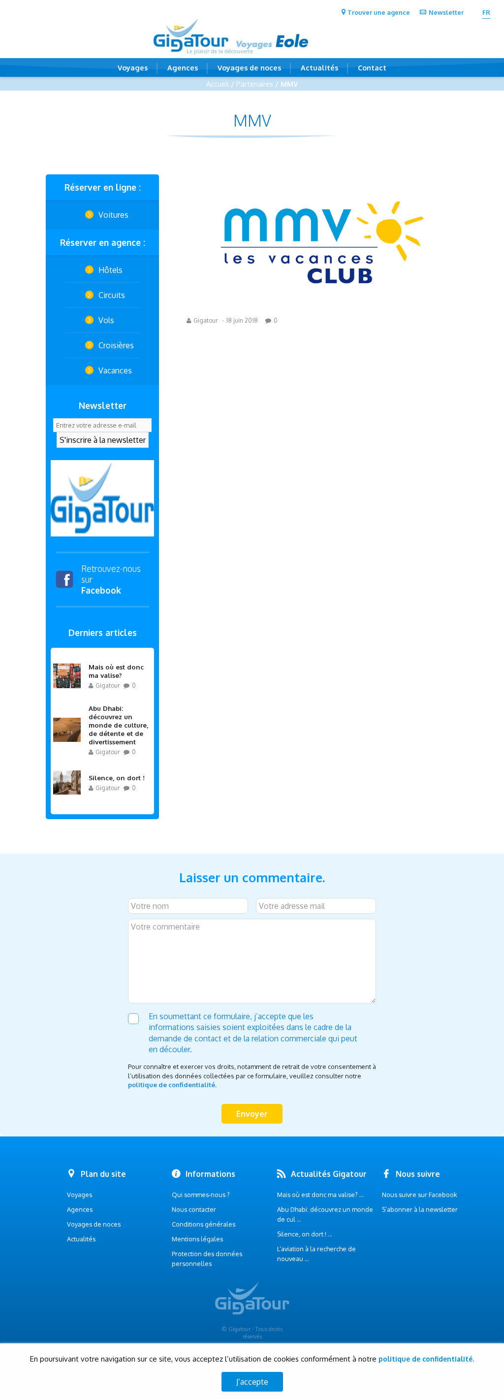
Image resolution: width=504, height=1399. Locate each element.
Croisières (116, 345)
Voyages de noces (249, 67)
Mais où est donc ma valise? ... (320, 1195)
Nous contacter (194, 1209)
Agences (182, 67)
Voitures (113, 215)
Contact (372, 67)
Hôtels (110, 270)
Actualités (319, 67)
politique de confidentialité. (172, 1085)
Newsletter (446, 12)
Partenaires (254, 83)
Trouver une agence (378, 12)
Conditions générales (203, 1224)
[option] (102, 498)
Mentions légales (197, 1239)
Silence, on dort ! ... (304, 1234)
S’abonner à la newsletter (420, 1209)
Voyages (133, 67)
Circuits (111, 295)
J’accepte (252, 1382)
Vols (106, 320)
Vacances (115, 370)
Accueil (217, 83)
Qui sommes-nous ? (201, 1195)
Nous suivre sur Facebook (419, 1195)
